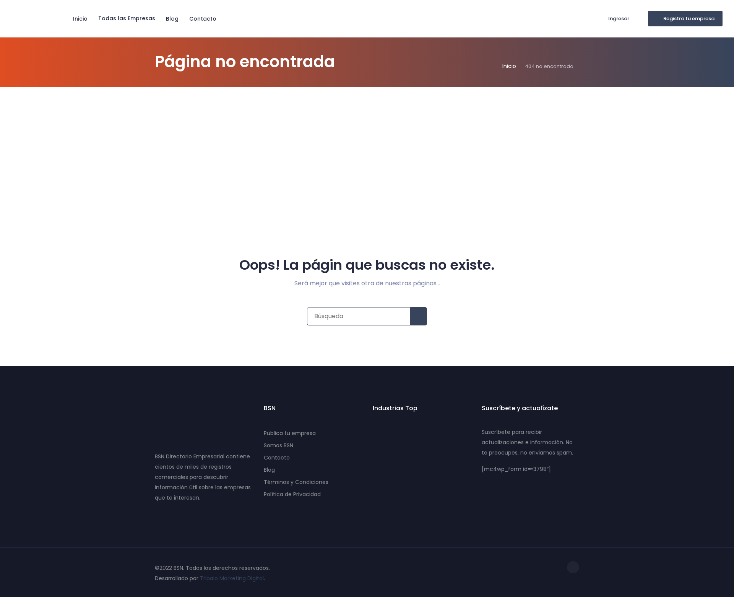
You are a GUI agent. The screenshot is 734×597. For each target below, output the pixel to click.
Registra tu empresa (689, 18)
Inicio (80, 19)
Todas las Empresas (126, 18)
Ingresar (618, 18)
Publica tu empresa (290, 433)
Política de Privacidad (292, 494)
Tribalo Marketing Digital (232, 578)
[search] (418, 316)
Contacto (202, 19)
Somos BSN (278, 445)
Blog (172, 19)
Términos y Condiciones (296, 482)
